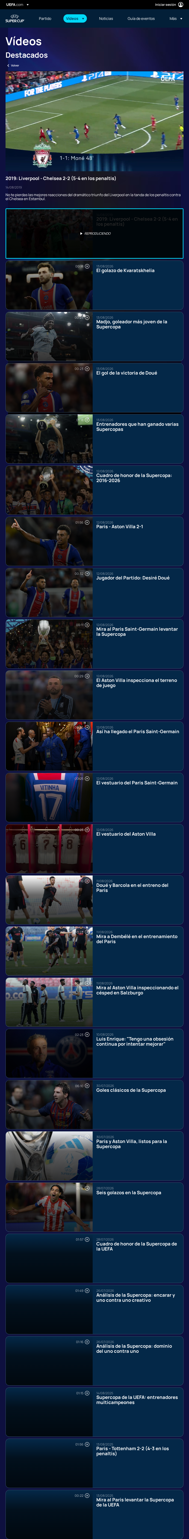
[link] (45, 18)
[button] (75, 18)
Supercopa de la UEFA (15, 18)
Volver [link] (15, 65)
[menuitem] (47, 18)
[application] (94, 121)
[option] (94, 233)
